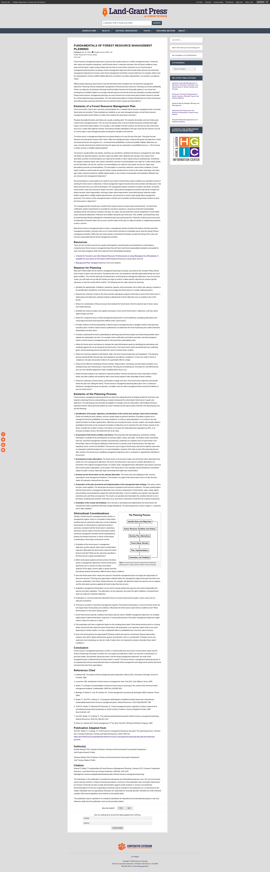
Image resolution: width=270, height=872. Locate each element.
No (129, 808)
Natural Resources (128, 31)
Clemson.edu (5, 2)
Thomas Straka (80, 757)
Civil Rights (135, 856)
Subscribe (117, 828)
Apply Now (239, 2)
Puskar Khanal (80, 749)
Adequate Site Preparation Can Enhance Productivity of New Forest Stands (185, 112)
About (183, 31)
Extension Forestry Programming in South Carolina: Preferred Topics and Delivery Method (185, 96)
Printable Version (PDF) (101, 52)
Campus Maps (218, 2)
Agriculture (90, 31)
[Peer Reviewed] (111, 52)
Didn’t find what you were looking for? (186, 47)
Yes (121, 808)
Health (107, 31)
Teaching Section (165, 31)
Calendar (208, 2)
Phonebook (229, 2)
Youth (148, 31)
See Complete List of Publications (184, 55)
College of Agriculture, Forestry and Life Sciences (29, 2)
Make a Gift (249, 2)
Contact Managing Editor (140, 866)
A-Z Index (199, 2)
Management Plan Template (87, 263)
